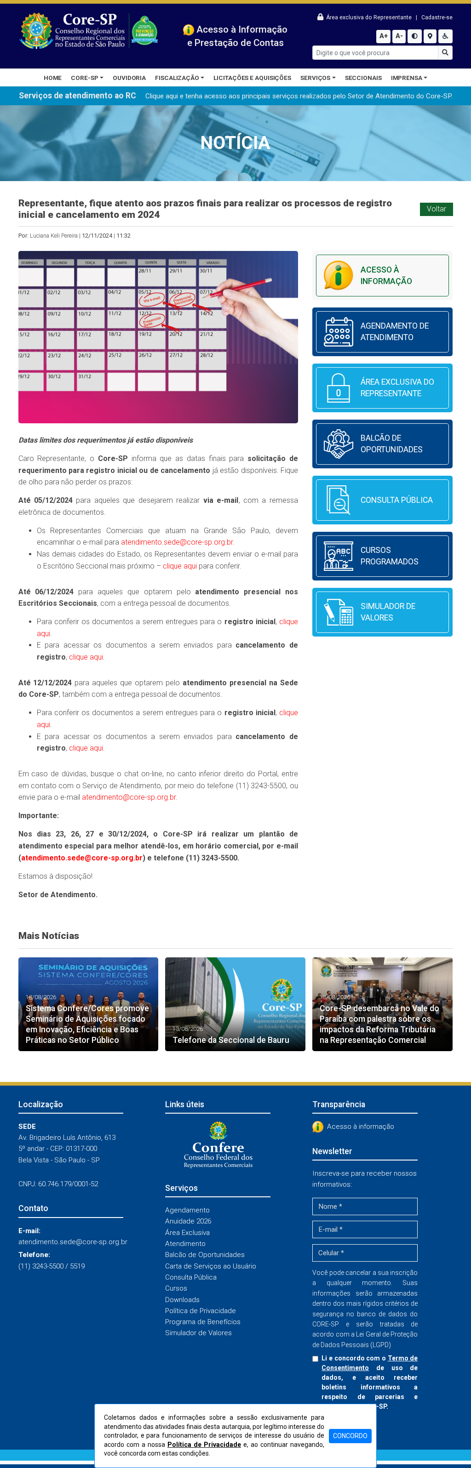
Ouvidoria (129, 77)
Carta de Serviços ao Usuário (210, 1266)
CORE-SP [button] (84, 77)
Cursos (176, 1288)
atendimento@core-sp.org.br (129, 797)
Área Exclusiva (187, 1233)
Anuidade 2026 (188, 1221)
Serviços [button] (315, 77)
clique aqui (181, 566)
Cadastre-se (437, 17)
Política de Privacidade (200, 1311)
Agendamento (187, 1210)
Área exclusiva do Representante (368, 17)
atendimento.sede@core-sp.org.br (177, 542)
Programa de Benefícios (203, 1322)
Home (53, 77)
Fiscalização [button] (177, 77)
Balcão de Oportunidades (205, 1255)
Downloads (182, 1300)
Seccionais (363, 77)
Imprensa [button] (406, 77)
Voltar (436, 209)
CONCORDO (350, 1436)
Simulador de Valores (198, 1333)
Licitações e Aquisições (252, 77)
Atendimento (185, 1244)
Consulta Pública (191, 1277)
